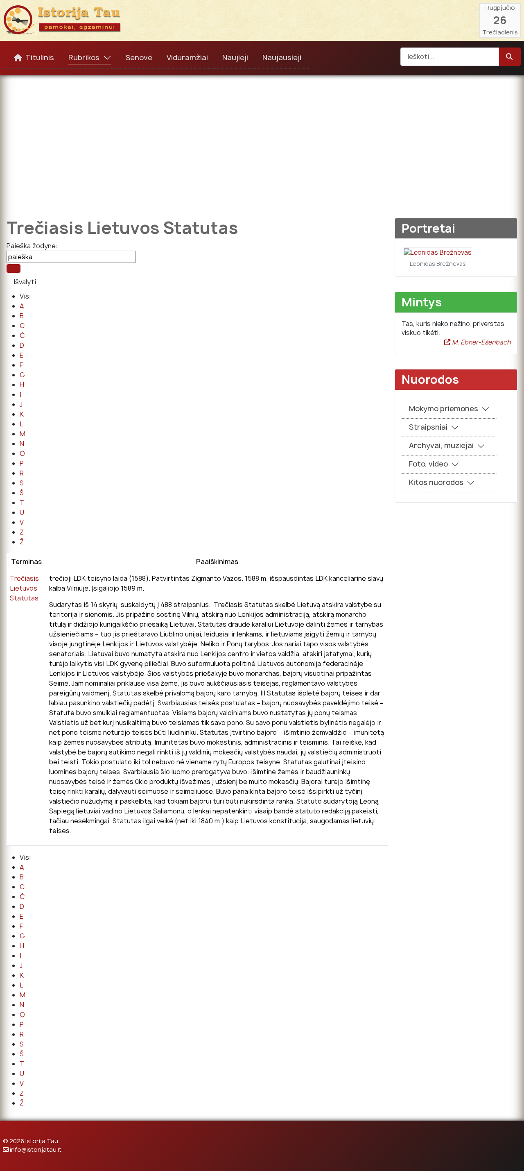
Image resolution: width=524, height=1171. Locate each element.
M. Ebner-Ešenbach (480, 342)
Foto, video (428, 464)
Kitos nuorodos (436, 482)
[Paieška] (13, 268)
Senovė (139, 57)
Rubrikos (83, 57)
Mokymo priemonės (443, 408)
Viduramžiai (187, 57)
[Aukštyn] (509, 1155)
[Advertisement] (262, 141)
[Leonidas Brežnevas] (438, 252)
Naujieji (235, 57)
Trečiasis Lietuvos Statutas (24, 588)
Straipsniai (428, 427)
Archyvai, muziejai (441, 445)
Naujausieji (281, 57)
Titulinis (39, 57)
